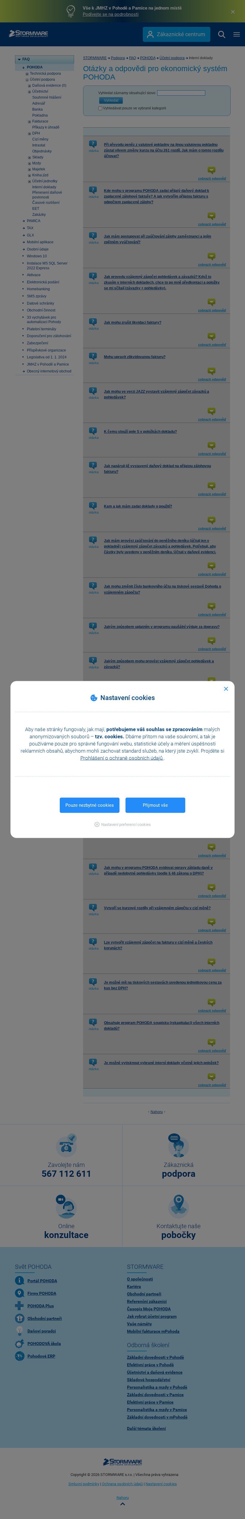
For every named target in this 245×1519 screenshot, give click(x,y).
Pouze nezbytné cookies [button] (89, 805)
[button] (122, 824)
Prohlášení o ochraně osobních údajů (122, 758)
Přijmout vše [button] (155, 805)
